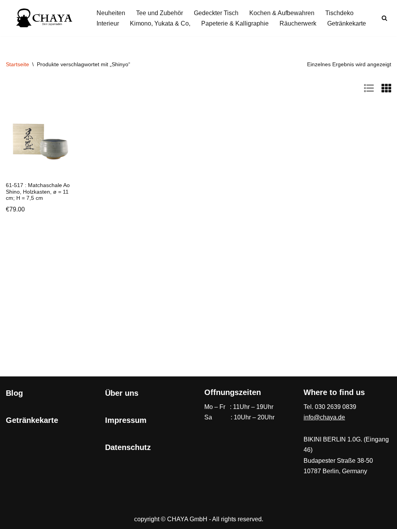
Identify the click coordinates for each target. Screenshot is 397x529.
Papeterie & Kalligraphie (235, 23)
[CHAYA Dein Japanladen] (44, 18)
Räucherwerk (298, 23)
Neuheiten (111, 13)
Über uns (121, 393)
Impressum (126, 420)
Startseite (17, 64)
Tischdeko (339, 13)
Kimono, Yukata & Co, (160, 23)
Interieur (108, 23)
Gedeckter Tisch (216, 13)
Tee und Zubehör (159, 13)
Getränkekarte (346, 23)
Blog (14, 393)
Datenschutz (128, 447)
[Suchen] (384, 18)
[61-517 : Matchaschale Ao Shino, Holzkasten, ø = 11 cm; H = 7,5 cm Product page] (39, 142)
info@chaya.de (324, 417)
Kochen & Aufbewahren (281, 13)
